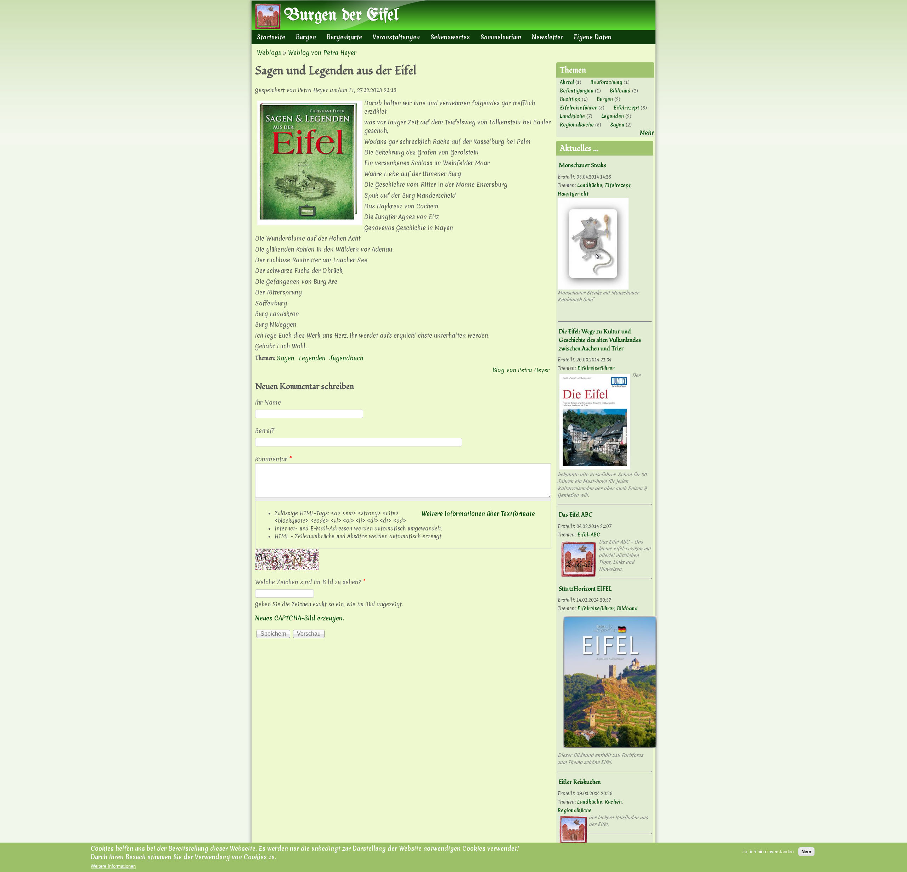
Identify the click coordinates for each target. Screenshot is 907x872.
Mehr (647, 133)
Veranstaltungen (396, 37)
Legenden (312, 358)
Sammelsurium (500, 37)
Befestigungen (576, 91)
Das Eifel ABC (575, 515)
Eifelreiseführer (578, 108)
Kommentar (273, 459)
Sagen (285, 358)
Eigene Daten (593, 37)
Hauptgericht (573, 194)
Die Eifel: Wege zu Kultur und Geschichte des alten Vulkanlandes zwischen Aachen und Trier (600, 340)
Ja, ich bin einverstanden (768, 851)
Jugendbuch (346, 358)
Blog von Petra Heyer (521, 370)
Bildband (620, 91)
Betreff (264, 431)
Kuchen (613, 802)
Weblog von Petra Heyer (322, 53)
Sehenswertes (450, 37)
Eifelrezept (626, 108)
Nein (806, 851)
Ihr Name (268, 402)
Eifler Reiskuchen (580, 782)
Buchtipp (570, 99)
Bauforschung (606, 82)
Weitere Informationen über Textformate (478, 514)
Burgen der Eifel (341, 15)
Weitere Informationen (113, 866)
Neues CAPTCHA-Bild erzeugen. (299, 618)
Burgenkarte (344, 37)
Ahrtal (567, 82)
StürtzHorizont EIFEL (585, 589)
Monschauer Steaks (582, 165)
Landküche (572, 116)
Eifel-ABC (588, 534)
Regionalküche (577, 125)
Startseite (271, 37)
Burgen (306, 37)
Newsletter (547, 37)
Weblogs (269, 53)
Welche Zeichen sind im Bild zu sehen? (310, 582)
